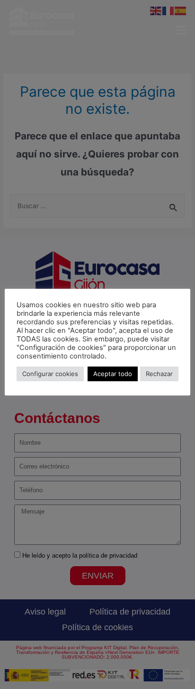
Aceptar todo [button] (112, 373)
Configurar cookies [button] (50, 373)
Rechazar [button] (159, 373)
